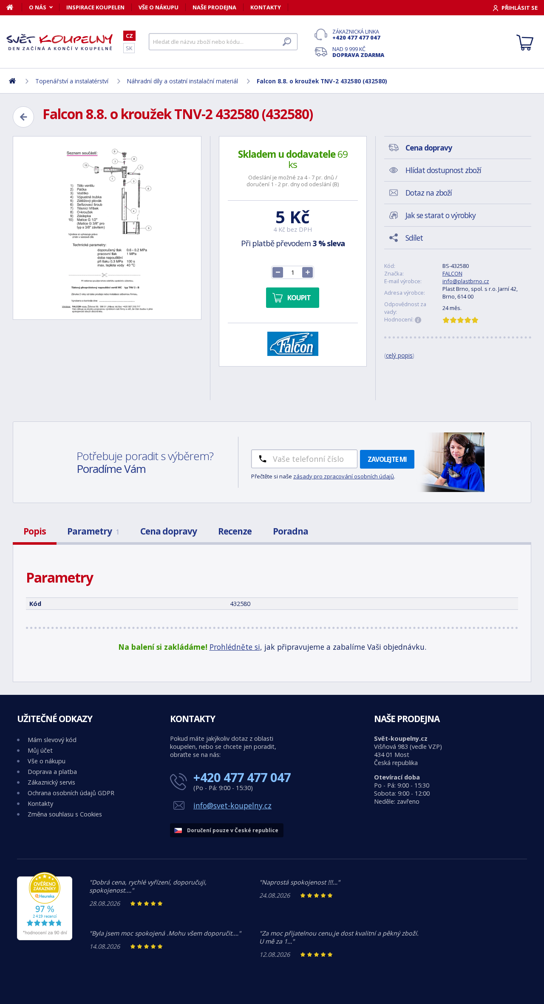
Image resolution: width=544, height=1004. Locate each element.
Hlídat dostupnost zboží (443, 170)
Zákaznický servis (51, 782)
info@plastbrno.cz (465, 281)
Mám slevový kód (52, 740)
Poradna (290, 531)
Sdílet (414, 238)
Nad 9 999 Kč (358, 52)
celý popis (399, 355)
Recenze (235, 531)
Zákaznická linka (356, 34)
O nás (37, 7)
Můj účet (40, 750)
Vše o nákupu (158, 7)
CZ (129, 36)
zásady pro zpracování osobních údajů (343, 476)
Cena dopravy (168, 531)
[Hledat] (287, 41)
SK (129, 48)
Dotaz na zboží (428, 193)
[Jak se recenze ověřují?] (418, 320)
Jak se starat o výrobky (440, 215)
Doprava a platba (52, 772)
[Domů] (14, 7)
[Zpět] (23, 117)
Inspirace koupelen (95, 7)
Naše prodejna (214, 7)
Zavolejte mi (387, 459)
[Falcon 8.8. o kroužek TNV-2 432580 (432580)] (107, 228)
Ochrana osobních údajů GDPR (71, 793)
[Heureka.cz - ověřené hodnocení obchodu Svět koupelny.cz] (44, 938)
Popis (34, 531)
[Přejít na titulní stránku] (59, 42)
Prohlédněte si (235, 647)
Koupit (299, 297)
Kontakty (265, 7)
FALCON (452, 273)
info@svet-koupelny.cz (232, 805)
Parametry (93, 531)
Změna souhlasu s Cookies (65, 814)
